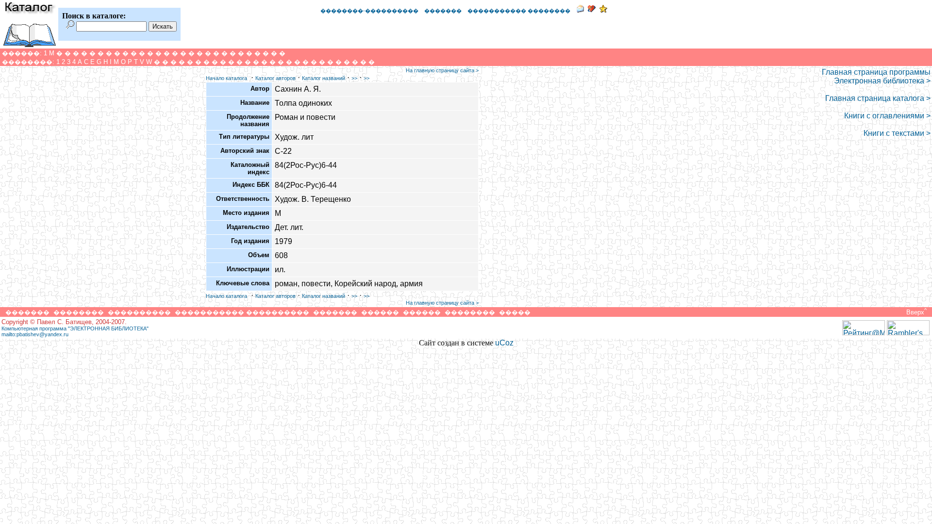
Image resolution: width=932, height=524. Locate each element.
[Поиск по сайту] (70, 26)
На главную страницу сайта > (442, 70)
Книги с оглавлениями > (887, 116)
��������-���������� (369, 11)
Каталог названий (323, 78)
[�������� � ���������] (603, 10)
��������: (28, 62)
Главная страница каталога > (878, 98)
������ (380, 312)
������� (443, 11)
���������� (139, 312)
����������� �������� (518, 11)
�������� (78, 312)
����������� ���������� (242, 312)
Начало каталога (226, 78)
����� (515, 312)
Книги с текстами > (897, 133)
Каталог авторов (275, 78)
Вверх (915, 312)
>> (354, 78)
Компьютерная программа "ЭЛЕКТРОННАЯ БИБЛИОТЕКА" (75, 328)
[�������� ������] (580, 10)
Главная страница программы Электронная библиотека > (876, 76)
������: (22, 53)
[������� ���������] (592, 10)
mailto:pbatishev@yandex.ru (34, 334)
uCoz (504, 343)
